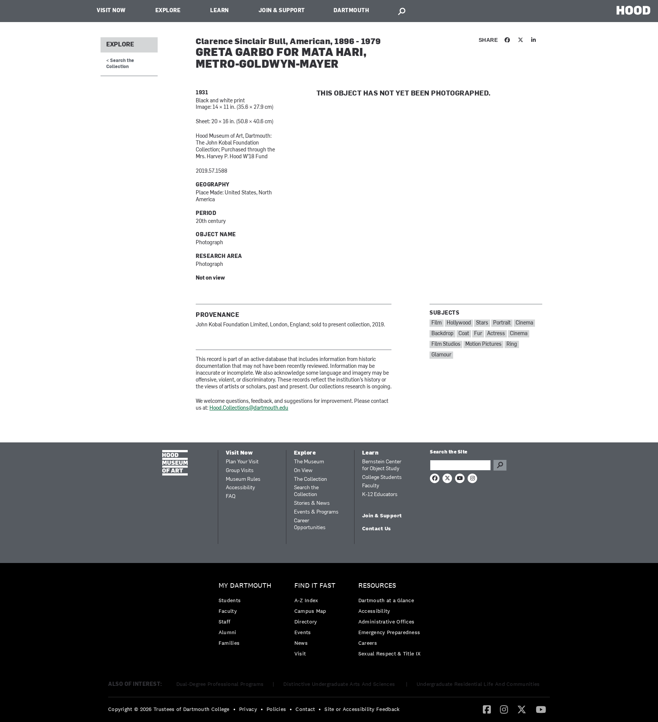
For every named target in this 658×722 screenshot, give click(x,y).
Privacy (248, 709)
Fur (478, 334)
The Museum (309, 462)
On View (303, 471)
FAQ (230, 496)
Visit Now (111, 11)
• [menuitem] (234, 709)
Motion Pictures (483, 344)
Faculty (370, 486)
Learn (219, 11)
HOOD (633, 10)
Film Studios (445, 344)
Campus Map (310, 610)
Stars (482, 323)
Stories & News (312, 503)
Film (436, 323)
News (301, 642)
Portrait (502, 323)
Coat (463, 334)
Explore (168, 11)
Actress (496, 334)
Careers (367, 642)
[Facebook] (487, 709)
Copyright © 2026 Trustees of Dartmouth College (169, 709)
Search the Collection (306, 491)
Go (500, 465)
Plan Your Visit (242, 462)
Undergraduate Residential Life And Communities (478, 684)
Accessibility (240, 488)
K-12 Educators (380, 495)
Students (230, 600)
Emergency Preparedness (389, 632)
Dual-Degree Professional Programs (220, 684)
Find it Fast (314, 585)
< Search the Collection (120, 64)
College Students (382, 477)
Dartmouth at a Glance (386, 600)
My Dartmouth (245, 585)
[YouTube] (541, 709)
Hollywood (459, 323)
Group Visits (240, 471)
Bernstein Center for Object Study (381, 465)
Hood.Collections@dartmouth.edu (248, 408)
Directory (305, 621)
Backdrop (442, 334)
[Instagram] (504, 709)
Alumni (227, 632)
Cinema (524, 323)
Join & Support (282, 11)
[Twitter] (521, 709)
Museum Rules (243, 479)
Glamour (441, 355)
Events (302, 632)
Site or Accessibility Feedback (361, 709)
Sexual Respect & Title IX (389, 653)
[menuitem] (247, 616)
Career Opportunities (310, 524)
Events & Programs (316, 512)
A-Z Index (306, 600)
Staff (225, 621)
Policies (276, 709)
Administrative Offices (386, 621)
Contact (305, 709)
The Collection (310, 479)
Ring (511, 344)
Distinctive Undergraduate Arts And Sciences (339, 684)
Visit (300, 653)
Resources (377, 585)
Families (229, 642)
